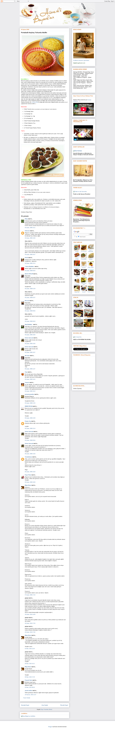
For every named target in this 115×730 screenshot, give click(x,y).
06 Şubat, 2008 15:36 (30, 453)
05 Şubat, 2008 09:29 (30, 321)
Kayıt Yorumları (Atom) (46, 709)
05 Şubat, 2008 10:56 (30, 343)
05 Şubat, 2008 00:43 (30, 270)
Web (76, 236)
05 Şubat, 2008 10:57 (30, 352)
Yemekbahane (28, 457)
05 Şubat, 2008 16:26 (30, 379)
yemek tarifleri (28, 690)
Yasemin (27, 382)
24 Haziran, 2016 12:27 (30, 694)
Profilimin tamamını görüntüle (81, 60)
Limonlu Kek (35, 102)
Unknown (27, 230)
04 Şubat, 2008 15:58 (30, 238)
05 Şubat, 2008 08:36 (30, 311)
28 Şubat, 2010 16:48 (30, 614)
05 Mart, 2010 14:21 (30, 663)
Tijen (26, 372)
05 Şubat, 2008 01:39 (30, 288)
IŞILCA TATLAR (29, 273)
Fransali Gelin (28, 680)
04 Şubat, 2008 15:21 (30, 227)
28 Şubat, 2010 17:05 (30, 632)
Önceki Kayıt (64, 705)
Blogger (50, 726)
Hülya (26, 218)
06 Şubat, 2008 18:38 (30, 482)
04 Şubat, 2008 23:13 (30, 263)
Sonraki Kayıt (25, 705)
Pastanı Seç (28, 421)
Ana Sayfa (45, 705)
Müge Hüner (28, 485)
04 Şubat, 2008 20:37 (30, 254)
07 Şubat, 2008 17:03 (30, 595)
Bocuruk (27, 300)
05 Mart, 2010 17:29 (30, 677)
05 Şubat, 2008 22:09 (30, 418)
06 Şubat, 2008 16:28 (30, 471)
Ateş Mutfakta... (29, 324)
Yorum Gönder (26, 697)
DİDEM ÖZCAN (28, 406)
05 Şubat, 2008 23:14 (30, 428)
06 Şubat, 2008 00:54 (30, 440)
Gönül (26, 257)
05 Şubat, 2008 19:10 (30, 391)
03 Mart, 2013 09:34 (30, 687)
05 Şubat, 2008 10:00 (30, 334)
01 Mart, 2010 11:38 (30, 648)
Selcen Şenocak (29, 337)
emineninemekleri (29, 394)
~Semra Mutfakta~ (29, 266)
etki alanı (27, 355)
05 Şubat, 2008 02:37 (30, 297)
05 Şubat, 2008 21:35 (30, 403)
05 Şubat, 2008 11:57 (30, 368)
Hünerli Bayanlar (82, 236)
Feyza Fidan (28, 475)
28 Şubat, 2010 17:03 (30, 623)
